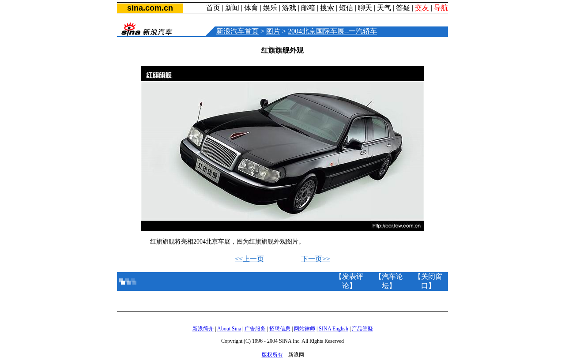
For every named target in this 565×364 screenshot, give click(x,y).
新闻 (232, 7)
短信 (346, 7)
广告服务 (255, 329)
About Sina (229, 329)
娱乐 (270, 7)
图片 (273, 31)
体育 (251, 7)
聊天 (365, 7)
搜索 (327, 7)
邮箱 (308, 7)
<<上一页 (249, 259)
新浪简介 (203, 329)
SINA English (333, 329)
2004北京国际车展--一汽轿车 (332, 31)
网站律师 (304, 329)
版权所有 (272, 355)
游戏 (289, 7)
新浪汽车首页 (237, 31)
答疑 (403, 7)
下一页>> (315, 259)
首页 (213, 7)
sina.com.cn (150, 8)
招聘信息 (279, 329)
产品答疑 (362, 329)
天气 (384, 7)
